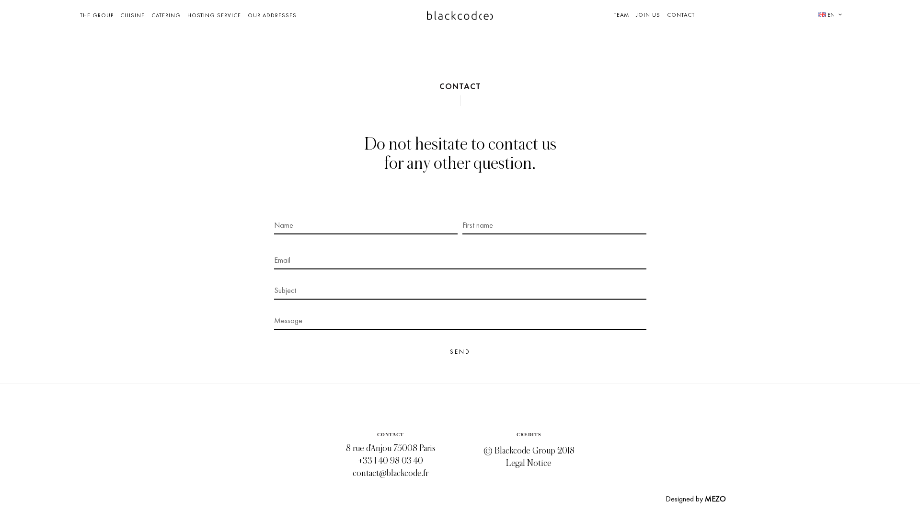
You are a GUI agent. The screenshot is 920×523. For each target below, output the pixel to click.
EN (830, 15)
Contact (681, 15)
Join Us (648, 15)
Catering (166, 15)
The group (97, 15)
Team (621, 15)
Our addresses (272, 15)
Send (460, 352)
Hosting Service (214, 15)
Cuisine (132, 15)
